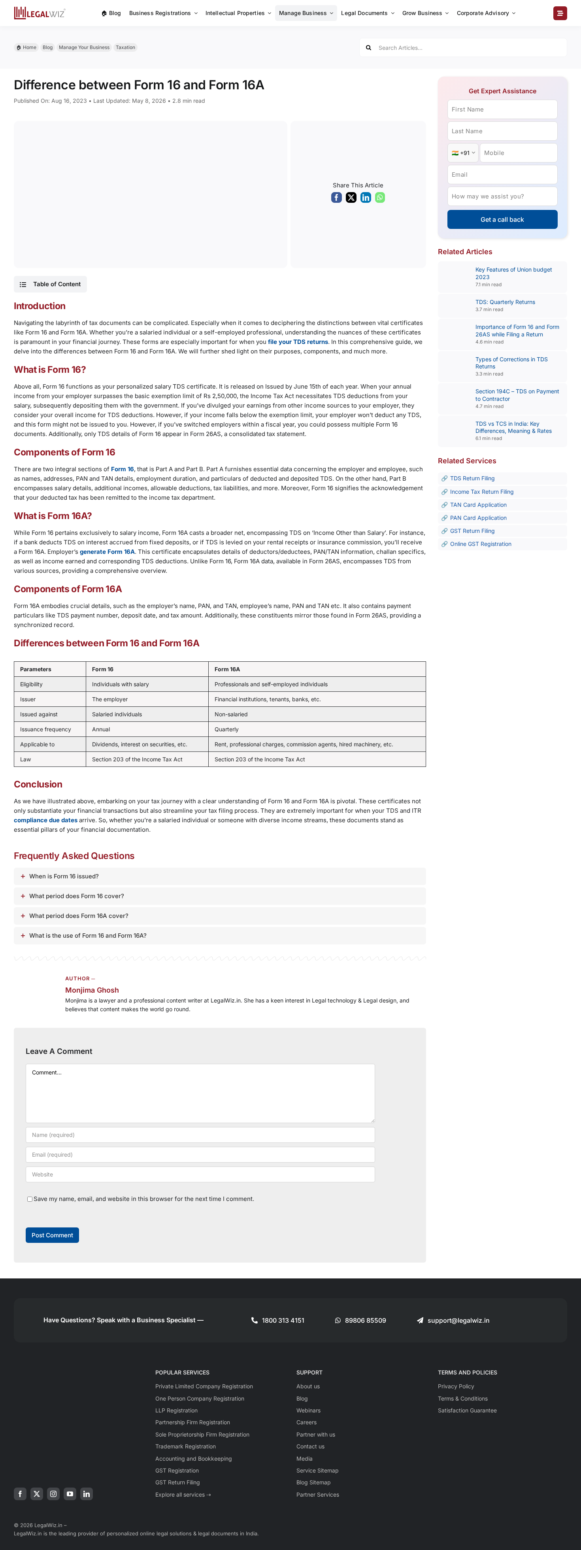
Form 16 (122, 469)
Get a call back (502, 219)
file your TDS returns (298, 341)
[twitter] (36, 1494)
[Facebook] (336, 199)
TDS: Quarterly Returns (505, 301)
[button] (50, 284)
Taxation (125, 47)
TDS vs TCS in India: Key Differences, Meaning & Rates (513, 427)
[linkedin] (86, 1494)
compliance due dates (45, 820)
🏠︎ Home (26, 47)
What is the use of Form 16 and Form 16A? (88, 935)
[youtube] (70, 1494)
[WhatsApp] (380, 199)
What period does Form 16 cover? (76, 896)
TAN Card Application (478, 504)
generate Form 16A (107, 551)
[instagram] (53, 1494)
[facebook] (20, 1494)
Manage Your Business (84, 47)
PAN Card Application (478, 517)
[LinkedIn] (365, 199)
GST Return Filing (472, 530)
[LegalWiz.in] (40, 9)
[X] (351, 199)
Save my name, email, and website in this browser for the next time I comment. (144, 1199)
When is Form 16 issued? (64, 876)
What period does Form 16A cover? (78, 915)
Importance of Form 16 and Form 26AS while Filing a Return (517, 330)
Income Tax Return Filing (482, 491)
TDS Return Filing (472, 478)
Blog (48, 47)
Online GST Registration (480, 543)
